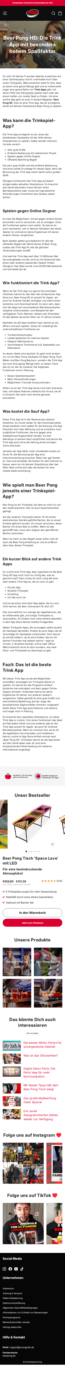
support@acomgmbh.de (22, 1347)
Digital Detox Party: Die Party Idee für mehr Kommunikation (39, 1072)
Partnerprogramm (12, 1317)
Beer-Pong (43, 106)
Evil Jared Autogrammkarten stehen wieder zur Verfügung (41, 1115)
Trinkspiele (15, 83)
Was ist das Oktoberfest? (41, 1055)
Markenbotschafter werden (16, 1322)
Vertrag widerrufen (12, 1327)
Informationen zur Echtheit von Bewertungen (25, 1312)
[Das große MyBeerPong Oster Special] (12, 1101)
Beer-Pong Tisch (52, 356)
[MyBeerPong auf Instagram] (4, 1269)
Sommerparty (16, 79)
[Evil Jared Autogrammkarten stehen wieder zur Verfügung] (12, 1114)
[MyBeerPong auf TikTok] (22, 1269)
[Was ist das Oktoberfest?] (12, 1059)
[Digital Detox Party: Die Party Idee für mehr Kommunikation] (12, 1072)
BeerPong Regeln (27, 159)
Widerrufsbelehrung (13, 1298)
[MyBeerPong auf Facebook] (10, 1269)
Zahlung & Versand (12, 1293)
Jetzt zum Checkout (32, 922)
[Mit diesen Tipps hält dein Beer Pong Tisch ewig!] (12, 1088)
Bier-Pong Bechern (25, 360)
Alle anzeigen (32, 1033)
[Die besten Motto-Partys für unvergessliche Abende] (12, 1046)
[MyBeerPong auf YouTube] (16, 1269)
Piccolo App (14, 587)
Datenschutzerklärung (14, 1303)
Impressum (8, 1288)
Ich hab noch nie (16, 597)
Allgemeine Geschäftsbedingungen (20, 1308)
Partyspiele (27, 93)
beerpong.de (9, 1355)
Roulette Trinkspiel (17, 590)
